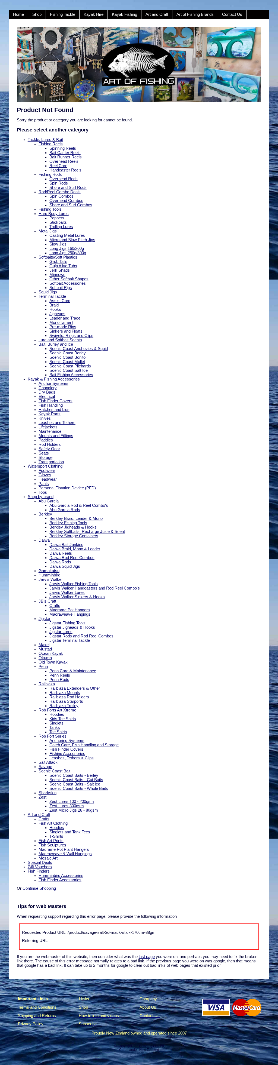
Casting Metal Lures (67, 235)
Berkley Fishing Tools (68, 523)
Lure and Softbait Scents (60, 340)
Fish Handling (51, 405)
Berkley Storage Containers (73, 536)
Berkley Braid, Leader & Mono (76, 518)
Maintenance (50, 431)
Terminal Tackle (52, 296)
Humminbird (49, 575)
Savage (45, 767)
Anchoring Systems (66, 740)
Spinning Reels (62, 148)
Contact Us (232, 14)
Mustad (45, 649)
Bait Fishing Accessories (71, 375)
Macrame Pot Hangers (69, 610)
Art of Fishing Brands (195, 14)
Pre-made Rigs (62, 327)
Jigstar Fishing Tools (67, 623)
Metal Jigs (48, 231)
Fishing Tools (50, 209)
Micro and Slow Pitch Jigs (72, 240)
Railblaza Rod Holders (69, 697)
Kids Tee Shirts (62, 719)
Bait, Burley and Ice (56, 344)
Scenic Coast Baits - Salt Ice (74, 784)
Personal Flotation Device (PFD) (67, 488)
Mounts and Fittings (56, 436)
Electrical (47, 396)
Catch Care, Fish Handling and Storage (84, 745)
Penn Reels (59, 675)
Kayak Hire (93, 14)
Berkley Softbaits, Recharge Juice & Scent (87, 531)
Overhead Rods (63, 179)
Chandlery (48, 388)
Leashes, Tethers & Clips (71, 758)
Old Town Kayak (53, 662)
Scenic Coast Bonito (67, 357)
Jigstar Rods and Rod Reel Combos (81, 636)
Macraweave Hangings (69, 614)
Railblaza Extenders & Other (74, 688)
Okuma (45, 658)
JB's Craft (47, 601)
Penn (43, 666)
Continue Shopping (39, 888)
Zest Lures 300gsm (66, 806)
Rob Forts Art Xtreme (57, 710)
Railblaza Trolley (63, 706)
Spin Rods (58, 183)
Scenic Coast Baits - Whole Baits (78, 788)
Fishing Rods (50, 174)
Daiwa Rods (60, 562)
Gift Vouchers (40, 867)
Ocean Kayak (51, 653)
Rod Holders (50, 444)
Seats (44, 453)
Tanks (54, 727)
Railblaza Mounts (64, 692)
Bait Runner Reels (65, 157)
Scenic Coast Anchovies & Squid (78, 348)
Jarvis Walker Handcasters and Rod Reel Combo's (94, 588)
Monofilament (61, 322)
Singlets (56, 723)
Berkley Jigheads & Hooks (73, 527)
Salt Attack (48, 762)
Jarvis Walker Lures (67, 592)
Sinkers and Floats (66, 331)
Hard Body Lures (54, 213)
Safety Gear (49, 449)
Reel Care (58, 166)
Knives (45, 418)
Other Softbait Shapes (69, 279)
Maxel (44, 645)
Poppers (56, 218)
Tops (43, 492)
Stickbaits (58, 222)
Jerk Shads (59, 270)
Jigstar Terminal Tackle (69, 640)
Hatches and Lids (54, 409)
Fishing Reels (51, 144)
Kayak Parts (50, 414)
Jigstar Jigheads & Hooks (72, 627)
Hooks (55, 309)
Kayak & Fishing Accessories (54, 379)
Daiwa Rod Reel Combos (71, 557)
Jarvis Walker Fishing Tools (73, 584)
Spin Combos (61, 196)
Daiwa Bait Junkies (66, 544)
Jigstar (44, 618)
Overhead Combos (66, 200)
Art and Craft (157, 14)
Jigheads (57, 314)
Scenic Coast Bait (54, 771)
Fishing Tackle (62, 14)
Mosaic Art (48, 858)
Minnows (57, 274)
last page (147, 956)
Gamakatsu (49, 571)
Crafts (54, 605)
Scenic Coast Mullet (67, 362)
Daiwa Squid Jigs (64, 566)
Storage (45, 457)
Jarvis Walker (51, 579)
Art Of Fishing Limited (148, 1046)
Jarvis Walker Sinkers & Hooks (77, 597)
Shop (37, 14)
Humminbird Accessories (61, 875)
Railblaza (47, 684)
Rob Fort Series (53, 736)
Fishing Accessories (67, 753)
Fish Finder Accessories (60, 880)
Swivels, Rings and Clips (71, 335)
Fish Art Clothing (53, 823)
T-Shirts (56, 836)
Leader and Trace (64, 318)
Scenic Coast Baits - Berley (73, 775)
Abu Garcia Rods (64, 510)
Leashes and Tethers (57, 423)
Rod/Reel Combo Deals (60, 192)
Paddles (46, 440)
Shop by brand (40, 497)
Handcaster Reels (65, 170)
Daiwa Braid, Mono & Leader (74, 549)
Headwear (48, 479)
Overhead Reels (63, 161)
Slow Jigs (58, 244)
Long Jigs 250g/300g (67, 253)
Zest (42, 797)
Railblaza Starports (66, 701)
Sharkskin (47, 793)
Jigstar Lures (60, 632)
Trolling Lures (61, 227)
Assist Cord (59, 301)
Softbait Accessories (67, 283)
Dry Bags (47, 392)
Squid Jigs (48, 292)
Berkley (45, 514)
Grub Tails (58, 261)
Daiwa (44, 540)
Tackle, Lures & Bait (45, 139)
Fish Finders (39, 871)
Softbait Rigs (60, 288)
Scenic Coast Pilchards (70, 366)
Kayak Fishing (124, 14)
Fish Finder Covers (55, 401)
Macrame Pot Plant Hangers (64, 849)
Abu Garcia (49, 501)
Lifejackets (48, 427)
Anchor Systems (53, 383)
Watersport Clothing (45, 466)
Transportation (51, 462)
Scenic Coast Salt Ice (68, 370)
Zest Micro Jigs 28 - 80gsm (73, 810)
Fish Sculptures (52, 845)
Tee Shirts (58, 732)
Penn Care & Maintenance (72, 671)
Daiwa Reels (60, 553)
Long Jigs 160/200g (66, 248)
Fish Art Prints (51, 841)
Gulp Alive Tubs (63, 266)
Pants (44, 483)
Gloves (45, 475)
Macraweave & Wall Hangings (65, 854)
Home (18, 14)
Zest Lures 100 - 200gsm (71, 801)
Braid (54, 305)
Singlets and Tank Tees (69, 832)
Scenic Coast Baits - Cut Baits (76, 780)
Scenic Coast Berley (67, 353)
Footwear (47, 470)
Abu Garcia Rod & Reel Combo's (78, 505)
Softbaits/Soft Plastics (58, 257)
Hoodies (56, 714)
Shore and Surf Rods (68, 187)
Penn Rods (59, 679)
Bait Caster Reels (65, 153)
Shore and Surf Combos (70, 205)
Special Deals (40, 862)
